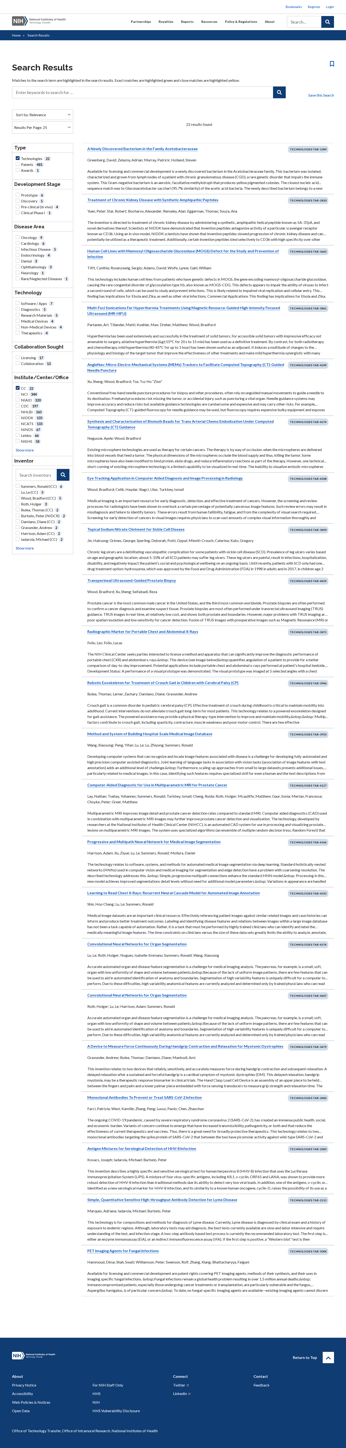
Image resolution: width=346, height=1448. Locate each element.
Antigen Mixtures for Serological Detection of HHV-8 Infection (141, 1148)
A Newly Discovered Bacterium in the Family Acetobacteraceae (142, 148)
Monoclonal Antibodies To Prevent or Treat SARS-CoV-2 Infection (144, 1097)
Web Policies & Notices (31, 1402)
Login (330, 7)
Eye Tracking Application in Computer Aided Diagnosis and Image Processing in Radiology (165, 478)
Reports (187, 22)
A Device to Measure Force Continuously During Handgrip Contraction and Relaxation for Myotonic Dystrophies (185, 1046)
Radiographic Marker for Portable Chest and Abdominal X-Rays (142, 631)
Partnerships (141, 22)
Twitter (179, 1385)
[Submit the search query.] (327, 22)
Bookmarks (294, 7)
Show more (25, 450)
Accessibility (22, 1393)
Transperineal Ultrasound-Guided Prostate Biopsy (131, 580)
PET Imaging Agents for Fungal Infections (123, 1250)
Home (16, 35)
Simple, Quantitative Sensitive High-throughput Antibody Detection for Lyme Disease (162, 1199)
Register (314, 7)
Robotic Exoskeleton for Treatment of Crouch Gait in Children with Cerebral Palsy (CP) (162, 682)
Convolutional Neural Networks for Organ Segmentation (137, 944)
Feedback (261, 1385)
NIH (96, 1402)
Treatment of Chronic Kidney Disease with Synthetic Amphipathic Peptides (152, 199)
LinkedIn (180, 1393)
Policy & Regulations (241, 22)
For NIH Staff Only (108, 1385)
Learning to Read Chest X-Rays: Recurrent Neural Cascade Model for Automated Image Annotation (173, 892)
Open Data (21, 1410)
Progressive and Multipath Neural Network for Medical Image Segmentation (154, 841)
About (270, 22)
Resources (209, 22)
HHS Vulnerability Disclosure (116, 1410)
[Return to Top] (328, 1357)
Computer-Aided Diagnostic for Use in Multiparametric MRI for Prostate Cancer (157, 785)
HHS (97, 1393)
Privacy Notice (24, 1385)
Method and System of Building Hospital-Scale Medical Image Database (149, 733)
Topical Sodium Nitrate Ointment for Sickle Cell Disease (136, 529)
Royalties (166, 22)
